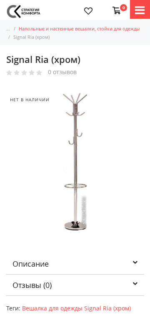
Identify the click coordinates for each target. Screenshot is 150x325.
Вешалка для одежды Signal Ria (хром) (76, 308)
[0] (115, 6)
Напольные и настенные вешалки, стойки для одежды (79, 28)
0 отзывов (62, 72)
